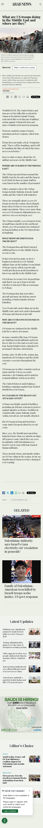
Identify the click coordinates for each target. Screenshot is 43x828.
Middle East (7, 773)
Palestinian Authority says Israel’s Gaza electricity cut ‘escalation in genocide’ (21, 546)
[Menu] (2, 4)
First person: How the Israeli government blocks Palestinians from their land (14, 779)
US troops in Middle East (19, 500)
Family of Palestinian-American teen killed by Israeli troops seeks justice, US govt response (21, 591)
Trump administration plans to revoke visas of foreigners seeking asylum (15, 644)
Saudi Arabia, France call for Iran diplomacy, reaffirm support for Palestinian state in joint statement (14, 762)
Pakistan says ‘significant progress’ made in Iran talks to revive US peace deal (14, 633)
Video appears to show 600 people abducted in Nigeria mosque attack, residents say (15, 657)
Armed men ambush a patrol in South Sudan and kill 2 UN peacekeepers (14, 680)
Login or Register (10, 811)
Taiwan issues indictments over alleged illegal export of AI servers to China (14, 669)
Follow (36, 97)
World (5, 754)
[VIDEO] (21, 526)
